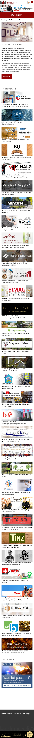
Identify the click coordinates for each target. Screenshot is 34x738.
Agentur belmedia (16, 44)
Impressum (6, 713)
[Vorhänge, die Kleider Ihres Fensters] (17, 32)
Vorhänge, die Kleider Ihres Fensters (13, 20)
